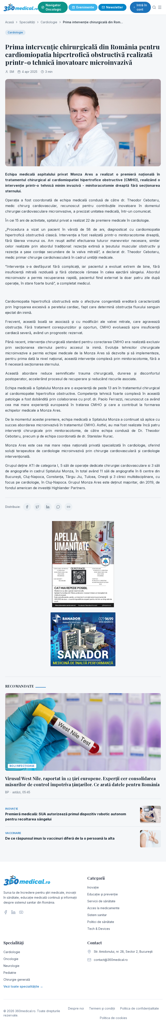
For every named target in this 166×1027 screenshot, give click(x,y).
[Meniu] (160, 7)
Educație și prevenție (102, 894)
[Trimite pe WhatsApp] (58, 507)
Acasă (9, 22)
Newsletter (114, 7)
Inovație (93, 887)
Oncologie (10, 959)
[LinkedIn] (13, 912)
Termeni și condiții (102, 1008)
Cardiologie (49, 22)
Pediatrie (9, 972)
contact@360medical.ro (111, 960)
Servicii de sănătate (101, 901)
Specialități (27, 22)
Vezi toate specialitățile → (23, 986)
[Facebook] (5, 912)
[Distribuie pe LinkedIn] (48, 507)
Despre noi (76, 1008)
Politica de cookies (113, 1018)
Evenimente (85, 7)
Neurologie (11, 966)
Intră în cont (142, 7)
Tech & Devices (98, 929)
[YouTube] (21, 912)
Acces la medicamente (103, 908)
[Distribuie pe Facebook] (27, 507)
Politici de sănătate (100, 922)
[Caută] (154, 7)
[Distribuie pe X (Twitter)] (37, 507)
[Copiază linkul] (68, 507)
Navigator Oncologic (53, 7)
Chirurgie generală (16, 979)
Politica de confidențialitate (139, 1008)
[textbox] (83, 331)
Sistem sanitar (97, 915)
